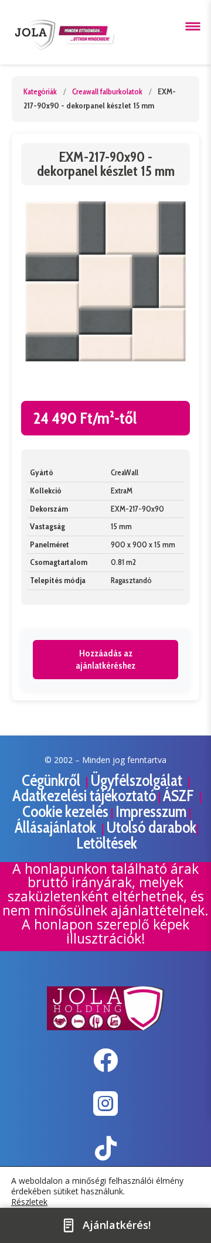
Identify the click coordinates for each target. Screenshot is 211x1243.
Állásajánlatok (57, 827)
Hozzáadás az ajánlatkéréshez (105, 660)
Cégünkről (52, 780)
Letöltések (106, 843)
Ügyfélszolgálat (137, 780)
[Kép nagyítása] (105, 281)
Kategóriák (40, 91)
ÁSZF (180, 795)
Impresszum (150, 811)
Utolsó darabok (151, 827)
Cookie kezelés (65, 811)
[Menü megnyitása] (193, 26)
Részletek (29, 1202)
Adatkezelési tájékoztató (84, 795)
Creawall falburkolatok (107, 91)
